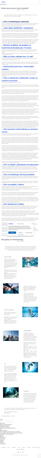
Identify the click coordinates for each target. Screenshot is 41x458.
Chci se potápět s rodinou (14, 185)
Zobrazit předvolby (29, 232)
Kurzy (19, 447)
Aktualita (11, 434)
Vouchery (29, 447)
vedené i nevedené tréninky (12, 177)
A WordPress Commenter (5, 434)
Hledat (1, 419)
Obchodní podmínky (21, 234)
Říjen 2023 (2, 436)
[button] (32, 223)
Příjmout (12, 232)
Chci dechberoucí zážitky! (14, 204)
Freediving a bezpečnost (4, 426)
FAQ (1, 429)
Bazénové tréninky (36, 447)
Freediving (2, 442)
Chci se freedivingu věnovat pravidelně (19, 175)
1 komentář (13, 416)
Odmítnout (20, 232)
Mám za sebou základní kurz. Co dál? (18, 57)
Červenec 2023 (3, 437)
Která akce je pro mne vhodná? (15, 8)
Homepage (3, 447)
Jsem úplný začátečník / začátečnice (18, 28)
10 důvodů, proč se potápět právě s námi (7, 428)
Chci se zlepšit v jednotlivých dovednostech (21, 165)
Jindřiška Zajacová (7, 235)
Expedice (23, 447)
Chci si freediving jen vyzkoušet (16, 22)
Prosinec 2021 (2, 438)
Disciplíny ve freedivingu (12, 239)
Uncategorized (3, 443)
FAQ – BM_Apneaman (4, 431)
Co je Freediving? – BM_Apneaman (6, 432)
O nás (9, 447)
